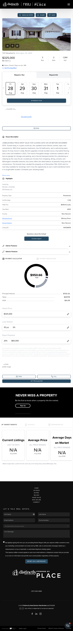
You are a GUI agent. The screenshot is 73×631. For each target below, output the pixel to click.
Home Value (36, 497)
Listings (36, 490)
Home (36, 488)
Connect (36, 502)
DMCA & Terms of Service (56, 628)
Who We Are (36, 500)
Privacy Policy (41, 628)
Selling (36, 495)
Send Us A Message (36, 561)
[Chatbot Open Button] (68, 626)
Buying (36, 493)
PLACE (52, 605)
